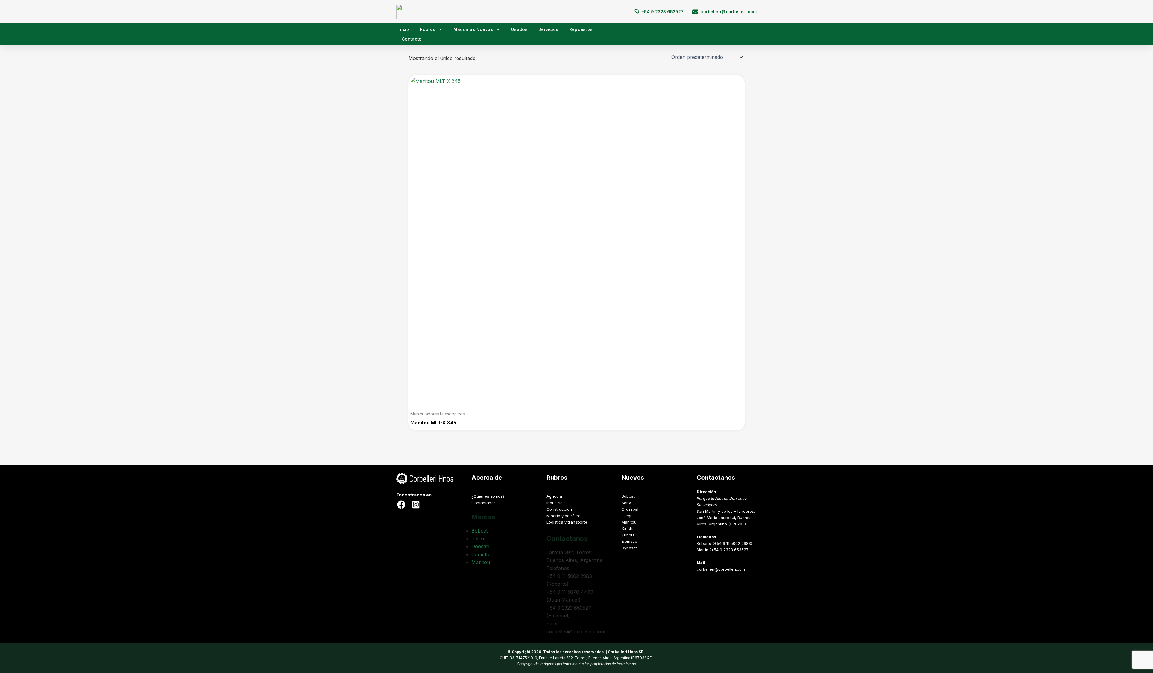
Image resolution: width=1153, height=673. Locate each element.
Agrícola (554, 496)
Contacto (412, 38)
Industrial (555, 502)
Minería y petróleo (563, 515)
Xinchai (629, 528)
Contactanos (483, 502)
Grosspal (630, 509)
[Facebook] (401, 504)
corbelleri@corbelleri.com (721, 569)
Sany (626, 502)
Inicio (403, 29)
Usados (519, 29)
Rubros (427, 29)
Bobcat (479, 531)
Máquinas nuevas (473, 29)
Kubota (628, 535)
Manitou (480, 562)
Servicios (548, 29)
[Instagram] (416, 504)
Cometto (481, 554)
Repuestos (581, 29)
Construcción (559, 509)
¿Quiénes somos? (488, 496)
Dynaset (629, 547)
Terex (478, 539)
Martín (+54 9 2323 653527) (723, 549)
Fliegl (626, 515)
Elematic (629, 541)
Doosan (480, 546)
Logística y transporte (566, 522)
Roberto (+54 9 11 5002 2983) (724, 543)
